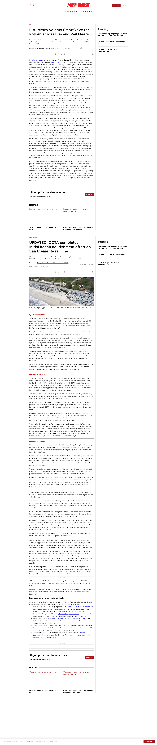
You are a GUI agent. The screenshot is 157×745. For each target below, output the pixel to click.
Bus (58, 16)
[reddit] (64, 54)
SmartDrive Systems (43, 48)
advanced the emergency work (82, 625)
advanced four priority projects (68, 614)
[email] (67, 54)
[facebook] (55, 54)
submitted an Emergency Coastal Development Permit (67, 618)
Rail (62, 16)
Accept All (149, 741)
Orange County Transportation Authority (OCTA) (53, 263)
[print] (93, 54)
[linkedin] (58, 54)
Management (96, 16)
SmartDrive (55, 62)
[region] (78, 741)
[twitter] (61, 54)
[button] (30, 5)
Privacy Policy (53, 741)
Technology (71, 16)
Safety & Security (83, 16)
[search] (33, 5)
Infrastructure (34, 237)
